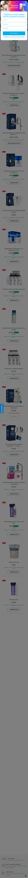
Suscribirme (14, 33)
